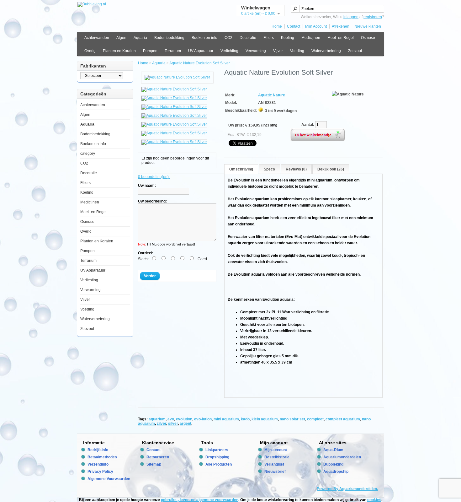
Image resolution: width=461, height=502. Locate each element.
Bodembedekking (169, 37)
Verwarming (256, 51)
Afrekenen (340, 26)
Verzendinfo (98, 464)
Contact (293, 26)
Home (277, 26)
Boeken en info (204, 37)
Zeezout (355, 51)
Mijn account (275, 450)
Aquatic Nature (271, 95)
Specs (269, 169)
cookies (374, 500)
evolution (184, 419)
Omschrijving (241, 169)
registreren (372, 17)
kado (245, 419)
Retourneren (157, 457)
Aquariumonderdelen (342, 457)
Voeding (297, 51)
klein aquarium (265, 419)
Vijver (278, 51)
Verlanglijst (274, 464)
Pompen (150, 51)
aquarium (157, 419)
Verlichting (229, 51)
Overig (90, 51)
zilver (161, 423)
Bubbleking (333, 464)
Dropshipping (217, 457)
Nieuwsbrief (275, 471)
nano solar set (292, 419)
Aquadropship (335, 471)
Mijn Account (316, 26)
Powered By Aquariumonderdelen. (347, 489)
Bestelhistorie (276, 457)
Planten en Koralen (119, 51)
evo (170, 419)
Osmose (368, 37)
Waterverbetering (326, 51)
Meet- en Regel (340, 37)
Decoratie (248, 37)
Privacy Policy (100, 471)
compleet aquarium (343, 419)
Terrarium (173, 51)
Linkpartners (216, 450)
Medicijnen (310, 37)
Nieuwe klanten (367, 26)
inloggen (350, 17)
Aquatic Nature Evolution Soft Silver (199, 63)
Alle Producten (218, 464)
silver (173, 423)
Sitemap (153, 464)
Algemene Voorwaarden (108, 479)
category (87, 153)
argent (185, 423)
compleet (315, 419)
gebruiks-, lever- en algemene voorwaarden (199, 500)
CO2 (228, 37)
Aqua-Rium (333, 450)
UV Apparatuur (200, 51)
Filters (268, 37)
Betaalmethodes (102, 457)
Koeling (287, 37)
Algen (121, 37)
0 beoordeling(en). (154, 177)
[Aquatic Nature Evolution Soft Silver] (177, 77)
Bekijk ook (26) (330, 169)
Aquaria (140, 37)
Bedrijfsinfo (97, 450)
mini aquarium (226, 419)
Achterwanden (96, 37)
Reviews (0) (296, 169)
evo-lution (203, 419)
